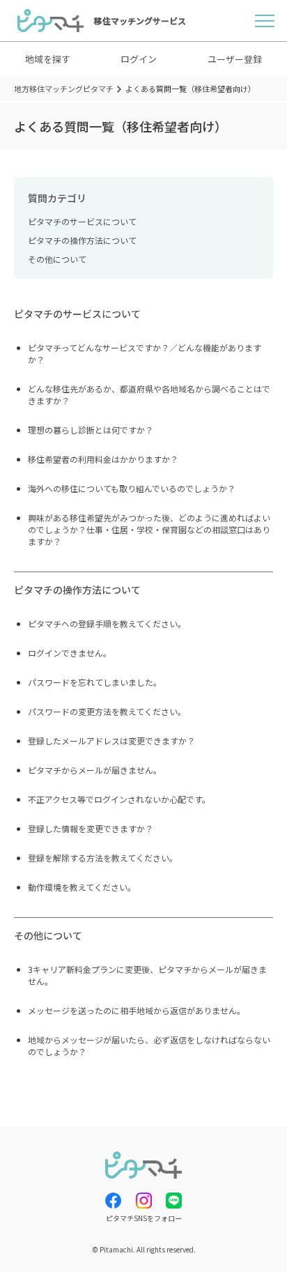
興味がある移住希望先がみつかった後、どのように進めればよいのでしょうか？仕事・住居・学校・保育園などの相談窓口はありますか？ (149, 529)
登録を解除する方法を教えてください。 (103, 858)
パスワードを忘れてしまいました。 (95, 682)
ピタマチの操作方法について (82, 240)
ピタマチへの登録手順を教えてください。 (107, 623)
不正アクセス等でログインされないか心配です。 (119, 799)
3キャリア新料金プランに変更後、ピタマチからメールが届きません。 (147, 975)
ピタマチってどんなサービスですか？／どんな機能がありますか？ (144, 353)
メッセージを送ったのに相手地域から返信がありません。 (136, 1010)
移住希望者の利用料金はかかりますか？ (103, 459)
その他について (57, 259)
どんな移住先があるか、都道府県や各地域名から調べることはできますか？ (149, 394)
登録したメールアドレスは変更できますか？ (111, 740)
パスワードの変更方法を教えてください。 (107, 711)
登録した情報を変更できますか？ (90, 828)
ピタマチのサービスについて (82, 221)
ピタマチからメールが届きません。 (95, 770)
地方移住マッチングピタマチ (64, 88)
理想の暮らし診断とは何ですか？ (90, 430)
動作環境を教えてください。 (82, 887)
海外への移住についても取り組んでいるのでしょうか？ (131, 488)
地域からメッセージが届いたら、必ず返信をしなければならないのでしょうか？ (149, 1045)
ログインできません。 (69, 653)
